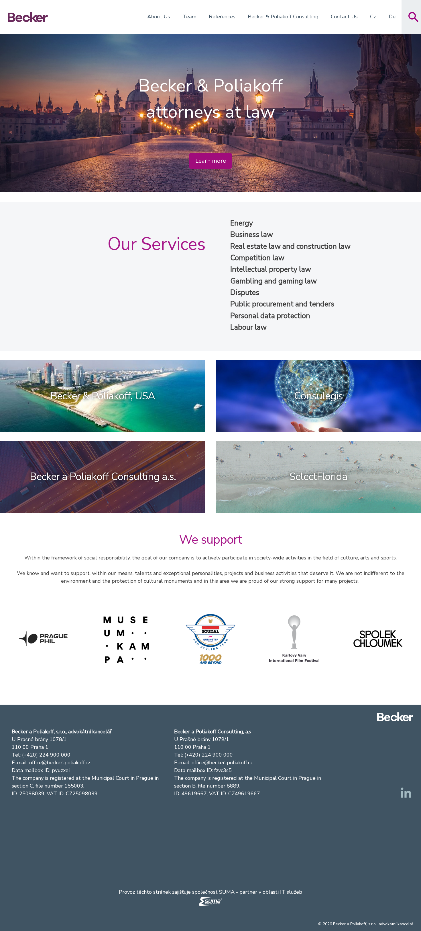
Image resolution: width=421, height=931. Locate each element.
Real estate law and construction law (290, 246)
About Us (158, 16)
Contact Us (344, 16)
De (392, 16)
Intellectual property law (270, 269)
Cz (373, 16)
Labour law (248, 327)
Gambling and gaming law (273, 281)
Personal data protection (270, 316)
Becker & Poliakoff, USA (102, 396)
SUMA (227, 892)
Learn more (210, 161)
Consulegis (318, 396)
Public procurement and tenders (282, 304)
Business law (251, 235)
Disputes (244, 293)
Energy (241, 223)
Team (189, 16)
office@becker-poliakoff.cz (59, 762)
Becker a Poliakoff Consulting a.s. (103, 477)
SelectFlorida (318, 477)
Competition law (257, 258)
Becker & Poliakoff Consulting (283, 16)
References (222, 16)
